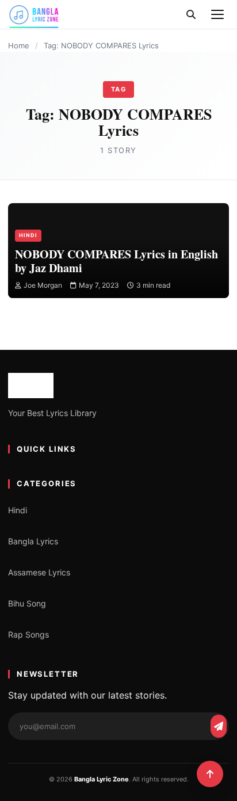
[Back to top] (210, 774)
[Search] (190, 14)
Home (18, 45)
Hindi (28, 235)
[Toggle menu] (217, 14)
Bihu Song (27, 603)
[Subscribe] (219, 726)
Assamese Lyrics (39, 572)
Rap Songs (28, 634)
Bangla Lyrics (33, 541)
